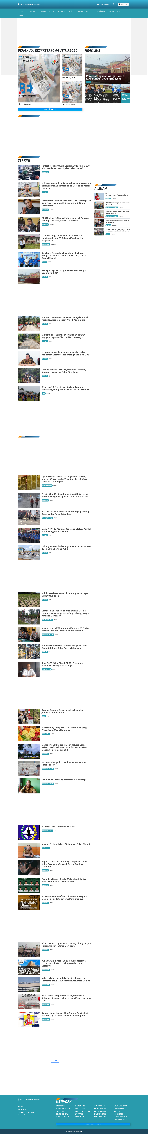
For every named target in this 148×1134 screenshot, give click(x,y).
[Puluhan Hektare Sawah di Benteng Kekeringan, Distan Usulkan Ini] (29, 599)
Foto (22, 440)
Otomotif (79, 11)
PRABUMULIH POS (100, 1117)
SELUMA (108, 225)
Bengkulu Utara (47, 830)
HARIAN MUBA (80, 1109)
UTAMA (111, 11)
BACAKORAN (60, 1106)
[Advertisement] (9, 45)
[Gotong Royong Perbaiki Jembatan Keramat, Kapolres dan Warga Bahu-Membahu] (29, 375)
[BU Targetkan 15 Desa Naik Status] (29, 832)
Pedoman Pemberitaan (26, 1112)
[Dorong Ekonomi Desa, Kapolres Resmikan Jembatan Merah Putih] (29, 716)
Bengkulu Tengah (48, 783)
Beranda (22, 11)
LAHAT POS (79, 1114)
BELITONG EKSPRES (62, 1114)
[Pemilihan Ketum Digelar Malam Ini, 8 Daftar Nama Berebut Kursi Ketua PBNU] (29, 885)
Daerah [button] (32, 11)
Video (23, 120)
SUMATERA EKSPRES (63, 1109)
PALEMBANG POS (100, 1114)
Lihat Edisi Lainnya (50, 109)
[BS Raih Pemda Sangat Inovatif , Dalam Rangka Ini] (99, 205)
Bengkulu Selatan (48, 634)
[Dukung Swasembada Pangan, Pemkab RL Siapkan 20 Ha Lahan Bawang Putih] (29, 552)
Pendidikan (46, 244)
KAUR (107, 234)
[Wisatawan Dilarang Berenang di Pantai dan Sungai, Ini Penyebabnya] (99, 196)
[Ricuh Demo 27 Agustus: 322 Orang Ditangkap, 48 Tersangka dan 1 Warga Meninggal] (29, 949)
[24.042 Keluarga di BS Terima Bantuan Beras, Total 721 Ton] (29, 768)
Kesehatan (101, 11)
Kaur (43, 716)
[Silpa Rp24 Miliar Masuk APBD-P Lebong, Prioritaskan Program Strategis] (29, 669)
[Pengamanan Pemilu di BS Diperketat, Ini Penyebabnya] (99, 214)
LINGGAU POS (79, 1117)
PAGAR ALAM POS (100, 1109)
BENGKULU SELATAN (111, 207)
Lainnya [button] (60, 11)
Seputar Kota (46, 669)
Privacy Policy (22, 1109)
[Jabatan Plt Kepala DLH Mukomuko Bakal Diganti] (29, 850)
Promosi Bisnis (47, 485)
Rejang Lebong (47, 518)
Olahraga (89, 11)
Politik (70, 11)
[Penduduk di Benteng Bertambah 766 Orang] (29, 785)
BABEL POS (60, 1111)
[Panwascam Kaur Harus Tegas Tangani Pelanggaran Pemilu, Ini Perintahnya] (99, 231)
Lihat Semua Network (93, 1124)
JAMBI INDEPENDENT (63, 1117)
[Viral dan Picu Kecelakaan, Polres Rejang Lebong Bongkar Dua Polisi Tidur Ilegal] (29, 517)
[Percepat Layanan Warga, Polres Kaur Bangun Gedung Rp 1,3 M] (29, 276)
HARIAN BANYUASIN (120, 1117)
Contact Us (21, 1115)
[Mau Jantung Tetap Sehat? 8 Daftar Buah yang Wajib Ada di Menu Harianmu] (29, 733)
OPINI (21, 16)
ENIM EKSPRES (80, 1106)
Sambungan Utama (47, 11)
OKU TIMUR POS (99, 1106)
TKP (118, 11)
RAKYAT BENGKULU (120, 1119)
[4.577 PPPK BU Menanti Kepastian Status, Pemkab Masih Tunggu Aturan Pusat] (29, 535)
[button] (113, 4)
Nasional (89, 82)
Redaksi (20, 1107)
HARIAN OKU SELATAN (82, 1111)
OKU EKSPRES (118, 1114)
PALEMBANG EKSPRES (101, 1111)
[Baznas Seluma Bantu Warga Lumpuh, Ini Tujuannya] (99, 223)
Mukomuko (45, 848)
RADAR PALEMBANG (120, 1106)
